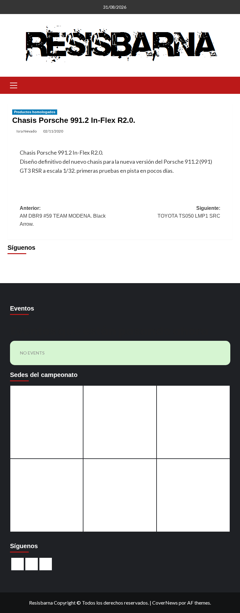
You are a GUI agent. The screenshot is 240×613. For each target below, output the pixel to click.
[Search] (225, 84)
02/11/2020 (53, 131)
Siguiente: (189, 212)
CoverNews (165, 603)
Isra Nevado (27, 131)
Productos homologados (34, 112)
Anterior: (63, 216)
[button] (14, 84)
